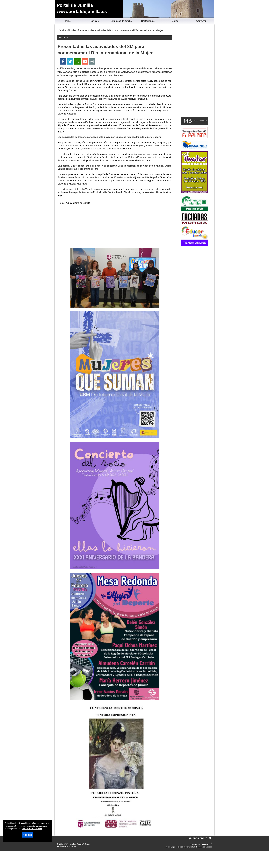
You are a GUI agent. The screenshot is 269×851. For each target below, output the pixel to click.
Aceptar (27, 834)
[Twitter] (70, 61)
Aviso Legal (170, 847)
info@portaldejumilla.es (66, 846)
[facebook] (206, 838)
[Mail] (85, 61)
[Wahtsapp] (77, 61)
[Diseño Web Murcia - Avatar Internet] (211, 844)
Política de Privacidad (186, 847)
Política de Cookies (204, 847)
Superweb (205, 844)
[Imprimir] (92, 61)
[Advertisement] (115, 226)
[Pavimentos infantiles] (194, 210)
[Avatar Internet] (194, 192)
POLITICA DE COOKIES (32, 829)
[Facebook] (63, 61)
